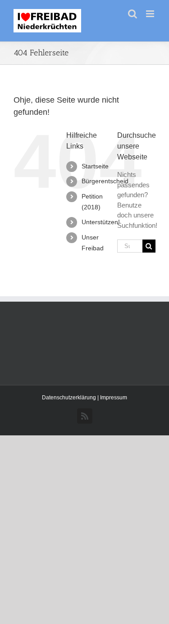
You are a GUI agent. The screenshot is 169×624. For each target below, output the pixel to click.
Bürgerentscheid (105, 181)
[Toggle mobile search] (132, 13)
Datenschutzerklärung (69, 397)
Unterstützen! (101, 222)
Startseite (95, 166)
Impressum (113, 397)
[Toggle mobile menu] (150, 13)
